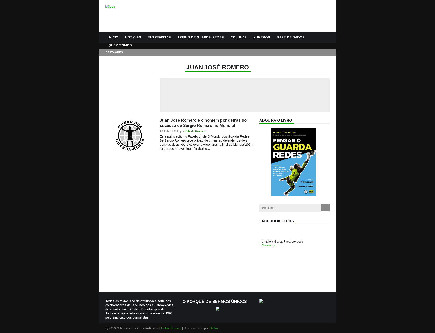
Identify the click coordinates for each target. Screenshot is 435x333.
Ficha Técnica (171, 328)
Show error (268, 245)
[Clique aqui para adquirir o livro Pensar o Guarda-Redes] (293, 195)
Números (261, 37)
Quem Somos (120, 45)
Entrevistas (159, 37)
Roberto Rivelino (195, 131)
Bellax (214, 328)
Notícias (133, 37)
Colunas (238, 37)
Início (113, 37)
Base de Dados (291, 37)
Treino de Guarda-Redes (200, 37)
